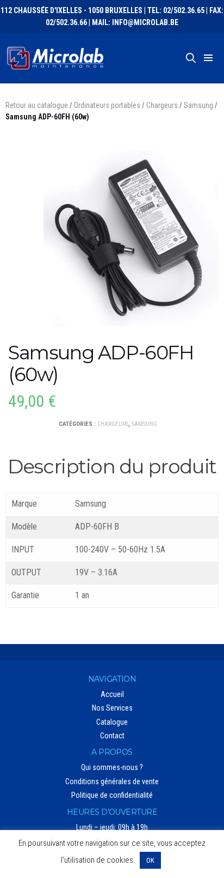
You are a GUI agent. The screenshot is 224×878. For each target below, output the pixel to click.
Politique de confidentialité (112, 795)
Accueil (112, 694)
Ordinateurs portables (107, 105)
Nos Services (112, 707)
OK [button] (150, 860)
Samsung (198, 105)
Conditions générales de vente (112, 781)
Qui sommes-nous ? (112, 767)
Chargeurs (162, 105)
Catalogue (112, 722)
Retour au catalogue (36, 105)
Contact (112, 735)
